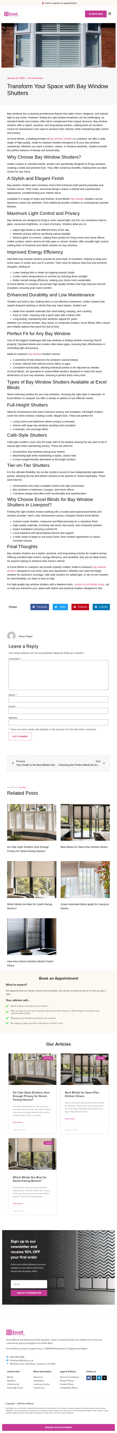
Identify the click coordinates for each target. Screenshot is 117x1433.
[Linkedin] (99, 1378)
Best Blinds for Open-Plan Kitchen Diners (84, 847)
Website (13, 718)
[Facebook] (88, 1378)
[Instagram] (94, 1378)
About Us (38, 1377)
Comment (15, 659)
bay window (77, 198)
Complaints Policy (69, 1387)
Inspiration (39, 1380)
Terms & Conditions (69, 1377)
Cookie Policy (67, 1384)
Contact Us (39, 1387)
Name (13, 695)
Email (12, 706)
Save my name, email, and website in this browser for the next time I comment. (54, 729)
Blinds (10, 1377)
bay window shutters (61, 138)
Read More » (18, 1122)
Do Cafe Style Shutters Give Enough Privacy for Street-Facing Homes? (31, 1096)
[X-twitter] (104, 1378)
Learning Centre (42, 1384)
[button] (39, 607)
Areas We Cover (15, 1387)
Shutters (11, 1380)
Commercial (13, 1384)
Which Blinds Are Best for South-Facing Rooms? (30, 1179)
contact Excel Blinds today (89, 584)
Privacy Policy (67, 1380)
